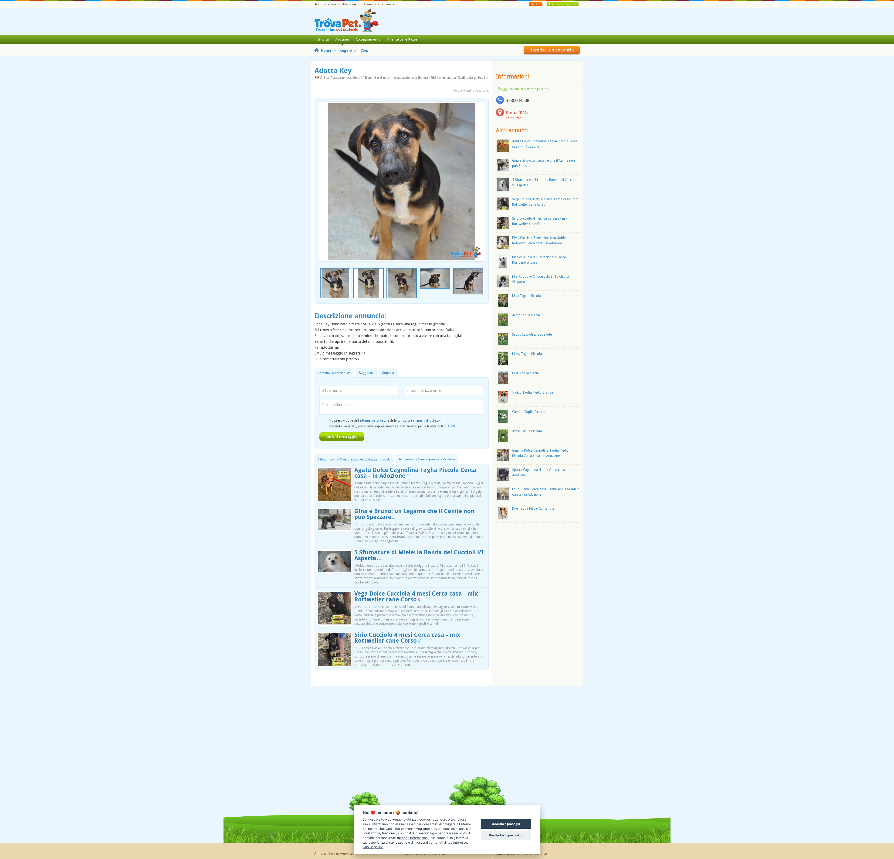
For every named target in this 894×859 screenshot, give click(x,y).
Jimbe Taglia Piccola (527, 431)
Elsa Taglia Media (525, 373)
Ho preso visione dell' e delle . (385, 420)
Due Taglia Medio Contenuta (533, 508)
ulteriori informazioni (413, 838)
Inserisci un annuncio (379, 4)
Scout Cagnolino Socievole (532, 334)
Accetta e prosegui (506, 824)
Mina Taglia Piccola (526, 295)
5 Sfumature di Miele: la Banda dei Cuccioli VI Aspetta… (418, 555)
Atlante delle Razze (402, 39)
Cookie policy (373, 847)
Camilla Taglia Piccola (528, 411)
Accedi (535, 4)
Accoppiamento (368, 39)
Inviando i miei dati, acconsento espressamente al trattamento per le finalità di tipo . (392, 426)
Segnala (388, 373)
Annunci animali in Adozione (335, 4)
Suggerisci (366, 373)
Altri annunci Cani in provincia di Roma (427, 459)
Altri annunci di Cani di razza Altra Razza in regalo (354, 459)
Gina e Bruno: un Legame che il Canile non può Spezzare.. (414, 514)
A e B (451, 426)
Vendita (323, 39)
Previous (320, 283)
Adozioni (342, 39)
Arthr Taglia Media (526, 315)
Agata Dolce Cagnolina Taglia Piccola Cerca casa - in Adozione (415, 473)
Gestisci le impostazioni (506, 835)
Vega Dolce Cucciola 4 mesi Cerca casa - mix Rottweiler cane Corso (416, 596)
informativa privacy (372, 420)
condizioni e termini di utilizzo (418, 420)
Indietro (324, 173)
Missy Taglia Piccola (527, 353)
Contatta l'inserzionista (334, 373)
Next (482, 283)
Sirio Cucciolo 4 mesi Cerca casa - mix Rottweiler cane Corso (407, 637)
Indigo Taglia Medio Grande (532, 392)
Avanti (478, 173)
